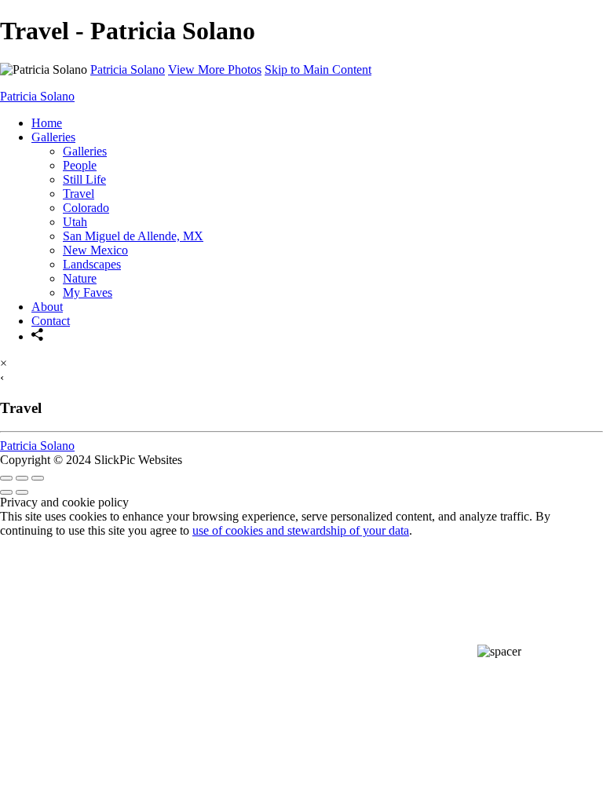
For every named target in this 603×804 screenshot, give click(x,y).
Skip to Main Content (318, 69)
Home (46, 123)
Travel (78, 193)
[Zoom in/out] (37, 478)
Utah (75, 221)
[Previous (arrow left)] (6, 492)
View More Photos (214, 69)
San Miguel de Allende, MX (133, 236)
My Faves (87, 292)
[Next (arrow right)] (22, 492)
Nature (80, 278)
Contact (50, 320)
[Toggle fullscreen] (22, 478)
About (47, 306)
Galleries (53, 137)
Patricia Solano (127, 69)
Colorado (86, 207)
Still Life (84, 179)
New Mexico (95, 250)
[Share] (37, 336)
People (80, 165)
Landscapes (92, 264)
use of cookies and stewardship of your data (300, 530)
